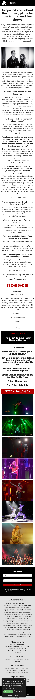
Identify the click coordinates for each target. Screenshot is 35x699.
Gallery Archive (25, 668)
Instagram (20, 659)
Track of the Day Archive (12, 668)
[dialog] (14, 687)
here (24, 279)
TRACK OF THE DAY (17, 334)
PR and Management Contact (17, 651)
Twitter (14, 659)
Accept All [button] (8, 691)
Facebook (7, 659)
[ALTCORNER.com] (4, 5)
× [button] (24, 679)
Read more (14, 688)
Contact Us (17, 652)
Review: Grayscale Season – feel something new (17, 369)
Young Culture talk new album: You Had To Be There (17, 375)
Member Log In (17, 697)
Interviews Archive (11, 672)
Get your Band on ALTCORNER (17, 648)
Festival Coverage (12, 670)
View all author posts (17, 318)
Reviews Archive (23, 672)
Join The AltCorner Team (12, 646)
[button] (13, 695)
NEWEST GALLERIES (17, 391)
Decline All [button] (19, 691)
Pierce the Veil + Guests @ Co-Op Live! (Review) (17, 352)
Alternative (17, 324)
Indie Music (26, 681)
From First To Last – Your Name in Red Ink (18, 338)
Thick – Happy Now (17, 381)
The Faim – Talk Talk (17, 385)
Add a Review (25, 646)
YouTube (26, 659)
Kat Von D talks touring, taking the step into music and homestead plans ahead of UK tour (17, 361)
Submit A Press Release (17, 644)
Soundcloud (17, 661)
